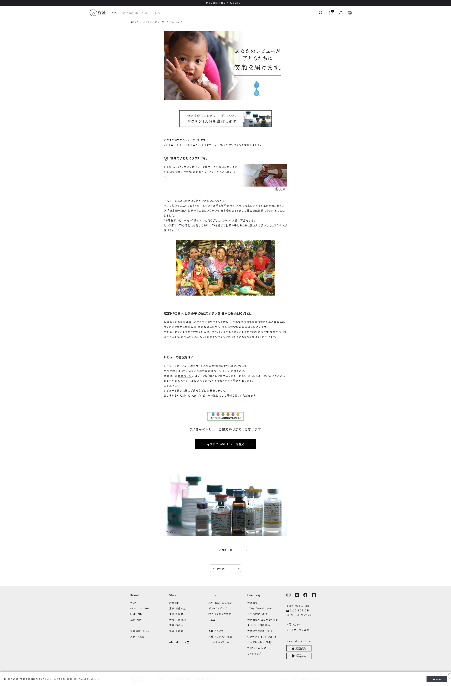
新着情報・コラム (140, 631)
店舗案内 (174, 602)
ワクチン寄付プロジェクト (262, 636)
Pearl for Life (139, 608)
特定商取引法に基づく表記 (262, 619)
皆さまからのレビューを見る (225, 444)
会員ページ (185, 375)
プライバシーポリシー (259, 608)
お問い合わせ (294, 624)
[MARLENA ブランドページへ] (151, 13)
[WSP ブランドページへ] (115, 13)
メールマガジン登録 (297, 630)
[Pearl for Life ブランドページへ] (130, 13)
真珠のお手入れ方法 (220, 636)
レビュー (213, 619)
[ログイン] (341, 13)
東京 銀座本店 (177, 608)
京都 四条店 (176, 625)
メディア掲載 (137, 636)
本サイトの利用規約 (258, 625)
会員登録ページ (212, 370)
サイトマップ (254, 653)
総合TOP (135, 619)
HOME (134, 22)
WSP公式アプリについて (300, 641)
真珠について (216, 631)
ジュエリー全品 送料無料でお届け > (225, 3)
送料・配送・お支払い (220, 602)
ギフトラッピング (217, 608)
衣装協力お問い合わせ (260, 631)
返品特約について (257, 614)
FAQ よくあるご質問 (219, 614)
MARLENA (136, 614)
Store (173, 595)
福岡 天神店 (176, 631)
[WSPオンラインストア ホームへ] (98, 12)
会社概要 (252, 602)
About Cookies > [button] (89, 679)
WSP (133, 602)
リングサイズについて (220, 642)
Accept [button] (437, 679)
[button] (350, 13)
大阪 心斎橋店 (177, 619)
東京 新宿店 (176, 614)
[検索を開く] (320, 13)
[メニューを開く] (359, 13)
